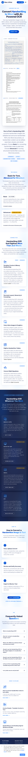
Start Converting (14, 597)
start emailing (9, 487)
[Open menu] (25, 2)
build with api (9, 513)
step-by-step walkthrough (14, 601)
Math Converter (15, 382)
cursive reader (7, 283)
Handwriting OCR (19, 743)
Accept (22, 754)
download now (9, 461)
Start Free (14, 31)
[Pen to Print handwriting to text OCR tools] (7, 2)
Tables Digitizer (8, 359)
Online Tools (5, 743)
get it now (8, 435)
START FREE (20, 2)
